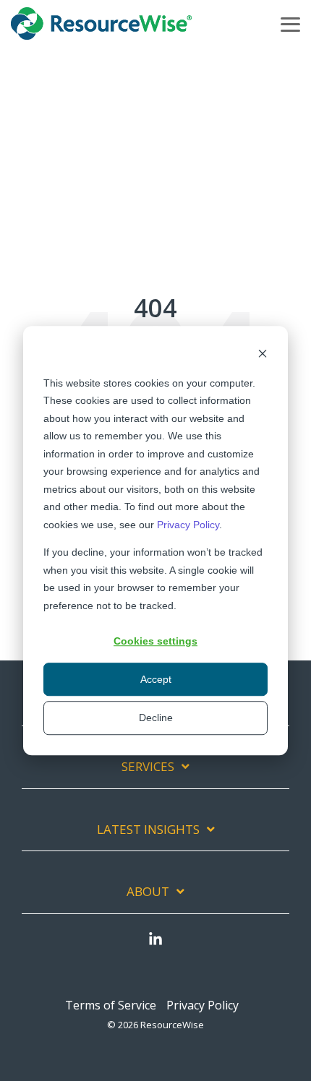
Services (148, 767)
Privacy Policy (188, 524)
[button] (290, 23)
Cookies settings (155, 641)
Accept (155, 679)
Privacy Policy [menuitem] (202, 1005)
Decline (156, 717)
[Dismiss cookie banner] (262, 355)
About (148, 892)
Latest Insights (148, 829)
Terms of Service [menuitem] (110, 1005)
